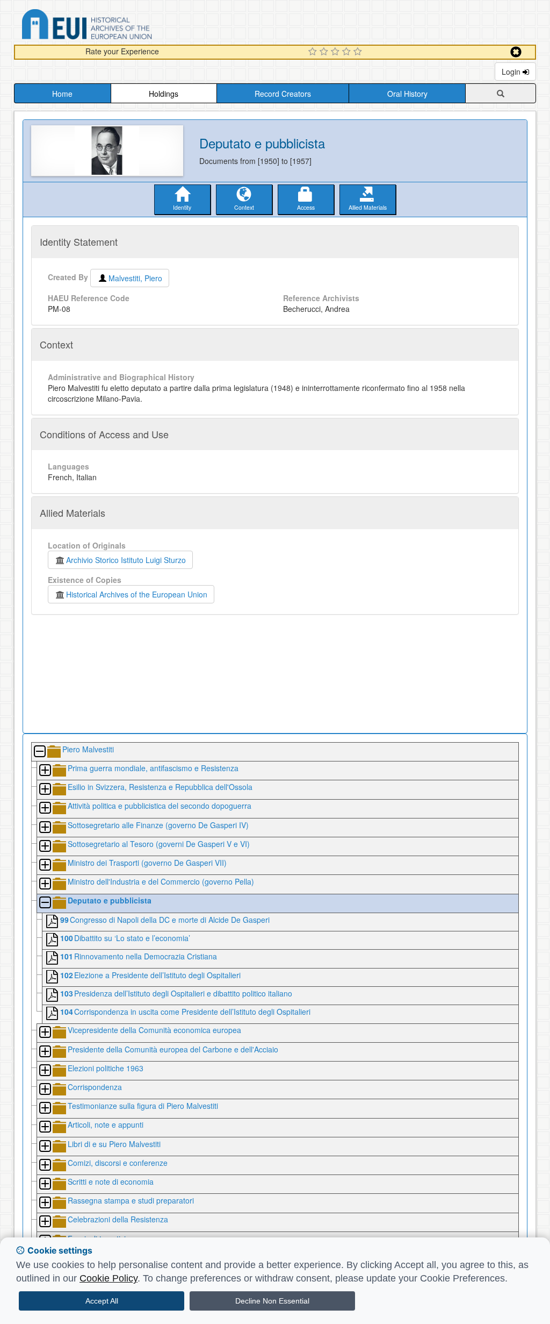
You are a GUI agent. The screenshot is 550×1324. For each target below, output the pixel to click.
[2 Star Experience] (325, 52)
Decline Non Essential (272, 1301)
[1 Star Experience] (314, 52)
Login (512, 71)
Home (62, 93)
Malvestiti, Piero (135, 278)
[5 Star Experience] (359, 52)
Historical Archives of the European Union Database (117, 26)
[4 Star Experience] (347, 52)
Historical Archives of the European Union (136, 594)
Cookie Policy (108, 1278)
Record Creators (283, 93)
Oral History (407, 93)
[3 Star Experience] (336, 52)
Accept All (101, 1301)
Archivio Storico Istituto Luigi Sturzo (126, 559)
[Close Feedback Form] (516, 52)
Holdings (163, 93)
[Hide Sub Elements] (39, 752)
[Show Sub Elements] (44, 771)
